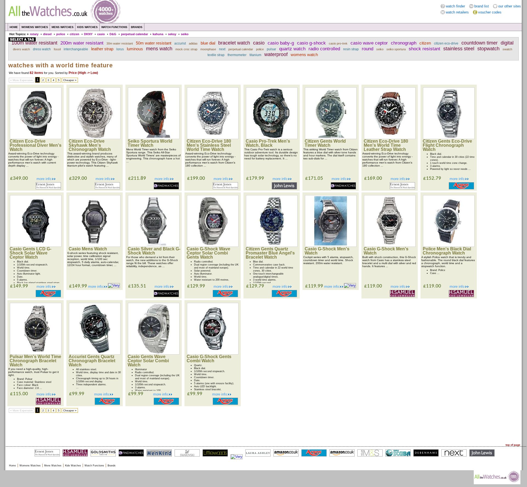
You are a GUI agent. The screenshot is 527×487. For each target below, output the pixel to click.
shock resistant (424, 48)
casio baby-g (281, 43)
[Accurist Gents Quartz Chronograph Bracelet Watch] (94, 353)
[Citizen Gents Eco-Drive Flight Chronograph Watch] (449, 138)
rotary (34, 34)
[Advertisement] (263, 428)
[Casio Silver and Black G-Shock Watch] (154, 246)
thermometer (237, 55)
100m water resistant (34, 43)
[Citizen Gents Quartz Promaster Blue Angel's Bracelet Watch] (272, 246)
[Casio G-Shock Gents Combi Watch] (213, 353)
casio (101, 34)
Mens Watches (63, 27)
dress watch (42, 49)
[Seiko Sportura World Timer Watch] (154, 138)
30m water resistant (119, 43)
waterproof (276, 54)
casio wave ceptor (369, 43)
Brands (136, 27)
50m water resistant (153, 43)
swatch (507, 49)
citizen (74, 34)
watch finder (455, 6)
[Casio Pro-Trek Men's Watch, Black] (272, 138)
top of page (513, 444)
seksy (172, 34)
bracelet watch (234, 43)
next (222, 49)
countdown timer (479, 43)
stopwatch (488, 48)
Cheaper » (70, 80)
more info (44, 179)
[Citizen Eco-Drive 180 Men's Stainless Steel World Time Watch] (213, 138)
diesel (47, 34)
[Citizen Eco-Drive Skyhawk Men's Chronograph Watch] (94, 138)
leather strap (102, 49)
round (367, 48)
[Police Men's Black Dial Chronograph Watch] (449, 246)
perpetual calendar (134, 34)
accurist (180, 43)
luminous (135, 49)
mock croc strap (186, 49)
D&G (113, 34)
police (60, 34)
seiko (185, 34)
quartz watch (292, 48)
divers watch (21, 49)
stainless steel (458, 48)
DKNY (88, 34)
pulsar (271, 49)
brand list (481, 6)
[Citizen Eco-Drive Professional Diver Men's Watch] (35, 138)
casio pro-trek (338, 43)
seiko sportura (396, 49)
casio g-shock (311, 43)
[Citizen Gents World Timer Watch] (331, 138)
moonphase (208, 49)
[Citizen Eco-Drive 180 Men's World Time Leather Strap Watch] (390, 138)
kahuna (158, 34)
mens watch (159, 48)
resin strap (351, 49)
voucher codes (489, 12)
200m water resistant (81, 43)
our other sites (509, 6)
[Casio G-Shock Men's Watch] (331, 246)
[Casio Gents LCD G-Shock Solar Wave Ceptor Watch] (35, 246)
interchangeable (76, 49)
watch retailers (457, 12)
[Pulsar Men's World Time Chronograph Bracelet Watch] (35, 353)
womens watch (304, 54)
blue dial (208, 43)
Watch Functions (114, 27)
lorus (120, 49)
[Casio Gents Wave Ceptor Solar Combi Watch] (154, 353)
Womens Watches (34, 27)
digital (507, 43)
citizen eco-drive (446, 43)
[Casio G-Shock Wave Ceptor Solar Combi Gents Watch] (213, 246)
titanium (255, 55)
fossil (57, 49)
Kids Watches (87, 27)
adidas (193, 43)
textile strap (216, 55)
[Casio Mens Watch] (94, 246)
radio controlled (324, 48)
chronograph (403, 43)
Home (14, 27)
